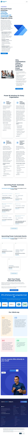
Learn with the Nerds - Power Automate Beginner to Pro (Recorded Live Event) (7, 210)
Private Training (15, 410)
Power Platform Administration (7, 219)
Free (16, 195)
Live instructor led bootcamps (8, 188)
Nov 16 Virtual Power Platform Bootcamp (20, 254)
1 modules (17, 219)
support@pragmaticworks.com (6, 413)
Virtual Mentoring (23, 410)
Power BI (2, 418)
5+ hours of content (20, 195)
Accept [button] (20, 433)
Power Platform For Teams (19, 207)
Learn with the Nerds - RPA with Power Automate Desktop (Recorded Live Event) (20, 222)
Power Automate (11, 265)
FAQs (15, 425)
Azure (2, 425)
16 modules (9, 195)
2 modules (3, 207)
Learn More (4, 53)
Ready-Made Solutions (23, 414)
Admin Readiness (23, 413)
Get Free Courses (23, 401)
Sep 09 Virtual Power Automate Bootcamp (7, 251)
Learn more (3, 199)
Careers (16, 422)
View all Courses (14, 228)
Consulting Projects (23, 407)
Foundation (16, 421)
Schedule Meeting (19, 88)
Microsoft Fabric (3, 422)
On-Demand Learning (16, 407)
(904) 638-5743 (4, 412)
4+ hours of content (4, 195)
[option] (7, 304)
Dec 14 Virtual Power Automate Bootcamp (14, 267)
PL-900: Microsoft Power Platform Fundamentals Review (7, 198)
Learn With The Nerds (16, 413)
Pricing (14, 414)
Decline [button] (23, 433)
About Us (16, 418)
